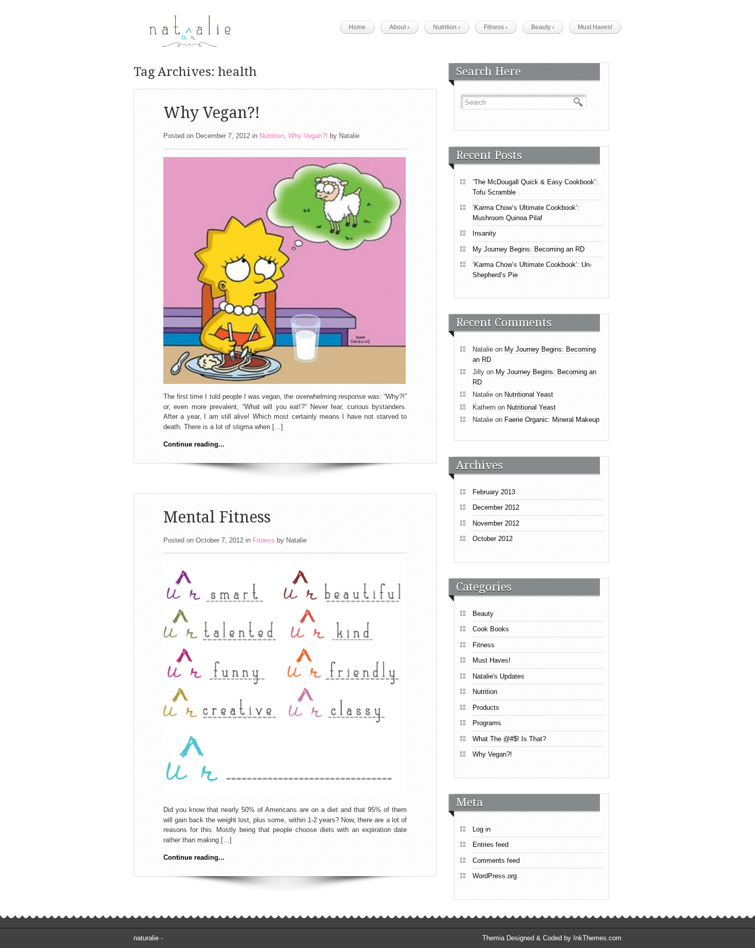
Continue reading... (193, 444)
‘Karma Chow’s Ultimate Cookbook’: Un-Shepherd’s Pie (532, 270)
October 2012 (493, 539)
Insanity (484, 233)
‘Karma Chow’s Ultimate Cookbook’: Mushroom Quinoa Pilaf (526, 213)
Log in (481, 829)
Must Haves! (595, 27)
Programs (487, 723)
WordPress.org (495, 876)
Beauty (542, 27)
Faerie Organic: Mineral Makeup (551, 419)
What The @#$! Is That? (509, 739)
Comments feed (496, 860)
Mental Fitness (217, 517)
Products (486, 707)
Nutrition (446, 27)
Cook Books (491, 629)
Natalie (349, 136)
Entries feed (490, 844)
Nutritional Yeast (528, 394)
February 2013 (494, 492)
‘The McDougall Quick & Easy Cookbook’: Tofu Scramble (535, 187)
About (399, 27)
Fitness (495, 27)
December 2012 (496, 507)
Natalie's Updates (498, 676)
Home (357, 27)
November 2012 (496, 523)
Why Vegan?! (211, 113)
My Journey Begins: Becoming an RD (528, 249)
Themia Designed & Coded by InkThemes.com (551, 938)
